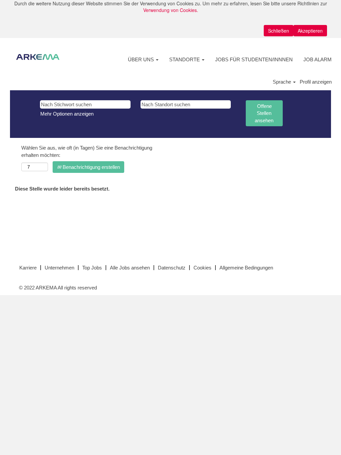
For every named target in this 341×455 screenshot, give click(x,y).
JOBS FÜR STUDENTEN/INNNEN (254, 59)
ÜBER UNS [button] (141, 59)
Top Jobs (92, 267)
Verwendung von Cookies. (170, 10)
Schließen (278, 30)
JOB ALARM (317, 59)
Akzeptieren (310, 30)
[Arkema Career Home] (38, 57)
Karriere (28, 267)
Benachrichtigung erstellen (90, 167)
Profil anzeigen (316, 82)
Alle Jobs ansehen (130, 267)
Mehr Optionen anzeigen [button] (67, 114)
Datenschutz (171, 267)
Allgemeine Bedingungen (246, 267)
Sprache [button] (282, 82)
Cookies (202, 267)
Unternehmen (59, 267)
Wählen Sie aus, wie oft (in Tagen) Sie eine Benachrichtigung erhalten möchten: (86, 151)
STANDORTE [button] (185, 59)
